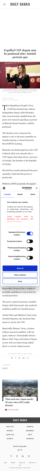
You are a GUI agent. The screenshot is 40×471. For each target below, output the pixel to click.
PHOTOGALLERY (13, 410)
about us (22, 462)
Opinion (30, 439)
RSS (20, 465)
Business (30, 431)
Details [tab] (20, 194)
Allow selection (20, 275)
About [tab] (32, 194)
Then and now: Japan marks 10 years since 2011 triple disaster (19, 402)
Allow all (20, 268)
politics (5, 368)
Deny (20, 281)
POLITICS (10, 427)
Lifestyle (10, 435)
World (10, 431)
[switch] (30, 241)
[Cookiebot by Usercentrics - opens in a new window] (23, 188)
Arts (30, 435)
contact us (32, 462)
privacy (13, 462)
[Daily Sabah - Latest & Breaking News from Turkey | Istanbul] (20, 4)
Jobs (5, 462)
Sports (10, 439)
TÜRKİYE (30, 427)
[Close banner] (36, 188)
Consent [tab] (7, 194)
